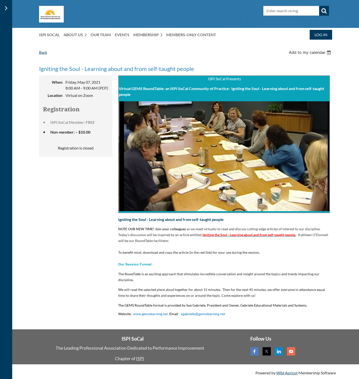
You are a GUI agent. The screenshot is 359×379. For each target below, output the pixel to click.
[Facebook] (254, 351)
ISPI (140, 358)
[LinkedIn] (279, 351)
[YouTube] (291, 351)
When (57, 82)
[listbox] (310, 52)
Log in (321, 34)
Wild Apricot (287, 372)
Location (55, 95)
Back (43, 52)
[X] (267, 351)
